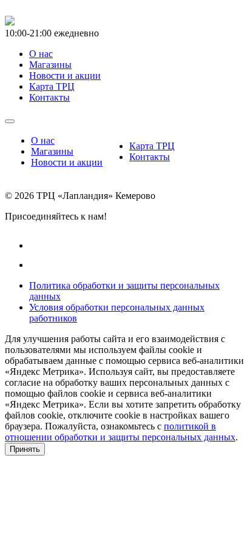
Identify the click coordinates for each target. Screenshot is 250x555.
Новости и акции (67, 162)
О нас (43, 140)
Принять (25, 449)
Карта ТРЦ (152, 146)
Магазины (52, 151)
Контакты (149, 157)
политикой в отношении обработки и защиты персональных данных (120, 431)
